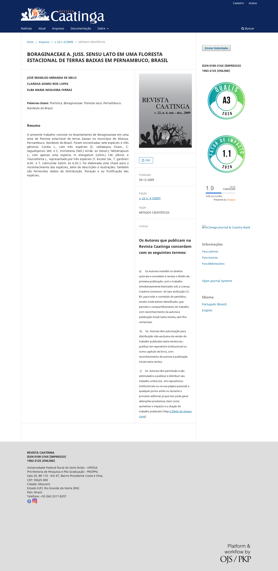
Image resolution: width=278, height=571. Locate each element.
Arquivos (58, 28)
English (207, 310)
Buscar (249, 28)
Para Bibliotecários (213, 263)
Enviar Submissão (216, 48)
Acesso (253, 3)
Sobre (101, 28)
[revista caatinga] (29, 502)
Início (30, 42)
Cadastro (238, 3)
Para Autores (210, 257)
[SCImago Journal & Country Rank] (226, 227)
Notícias (26, 28)
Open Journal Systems (217, 281)
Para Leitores (210, 251)
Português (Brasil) (214, 304)
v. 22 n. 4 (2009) (64, 42)
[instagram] (34, 502)
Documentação (81, 28)
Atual (42, 28)
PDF (147, 160)
